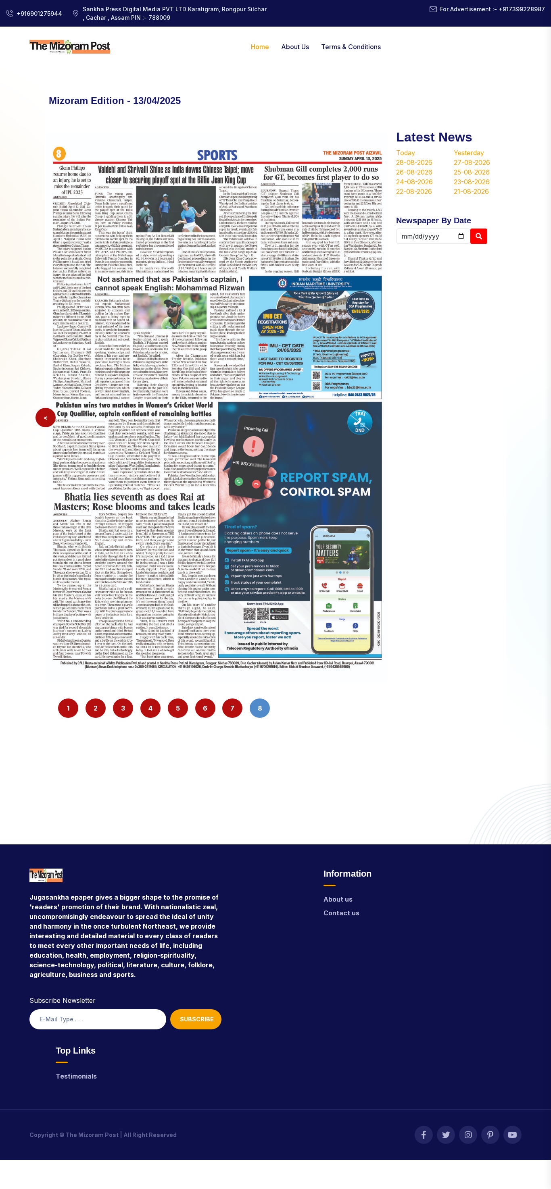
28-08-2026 (414, 162)
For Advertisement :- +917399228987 (492, 9)
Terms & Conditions (351, 47)
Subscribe (197, 1019)
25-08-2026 (472, 172)
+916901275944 (39, 13)
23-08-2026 (472, 182)
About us (338, 899)
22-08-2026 (414, 191)
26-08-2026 (414, 172)
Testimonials (76, 1076)
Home (260, 47)
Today (405, 153)
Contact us (341, 913)
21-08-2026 (471, 191)
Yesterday (469, 153)
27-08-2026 (472, 162)
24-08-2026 (414, 182)
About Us (295, 47)
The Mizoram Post (92, 1134)
